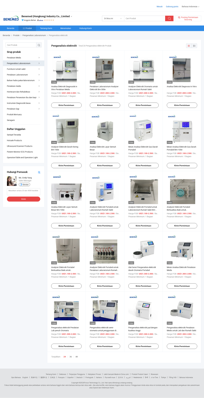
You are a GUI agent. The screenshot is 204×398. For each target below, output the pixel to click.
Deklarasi (62, 374)
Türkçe (163, 377)
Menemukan (65, 28)
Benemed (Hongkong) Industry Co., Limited (46, 16)
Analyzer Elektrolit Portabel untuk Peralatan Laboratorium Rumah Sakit (104, 270)
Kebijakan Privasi (94, 374)
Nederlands (138, 377)
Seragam (11, 120)
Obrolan (26, 184)
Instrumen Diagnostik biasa (19, 103)
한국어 (120, 377)
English (25, 377)
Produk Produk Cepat (140, 374)
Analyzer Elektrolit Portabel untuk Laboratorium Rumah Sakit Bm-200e (142, 210)
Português (89, 377)
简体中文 (34, 377)
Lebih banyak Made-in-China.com (116, 374)
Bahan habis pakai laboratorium (21, 80)
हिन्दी (146, 377)
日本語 (52, 377)
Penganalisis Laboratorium (18, 63)
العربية (128, 377)
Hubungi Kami (85, 28)
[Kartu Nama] (39, 172)
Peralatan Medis (14, 57)
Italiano (99, 377)
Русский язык (110, 377)
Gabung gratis (172, 6)
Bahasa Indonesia (186, 377)
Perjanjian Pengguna (77, 374)
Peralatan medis (14, 86)
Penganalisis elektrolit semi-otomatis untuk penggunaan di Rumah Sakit (103, 330)
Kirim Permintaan (66, 105)
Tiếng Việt (173, 377)
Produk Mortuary (14, 114)
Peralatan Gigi (13, 108)
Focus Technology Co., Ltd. (94, 383)
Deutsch (79, 377)
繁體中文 (44, 377)
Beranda (10, 28)
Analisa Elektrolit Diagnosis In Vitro (182, 86)
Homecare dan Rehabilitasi (18, 91)
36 (71, 356)
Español (70, 377)
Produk (29, 28)
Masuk (160, 6)
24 (65, 357)
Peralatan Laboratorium (17, 74)
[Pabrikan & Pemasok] (20, 5)
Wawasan (154, 374)
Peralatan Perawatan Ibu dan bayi (21, 97)
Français (61, 377)
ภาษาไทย (154, 377)
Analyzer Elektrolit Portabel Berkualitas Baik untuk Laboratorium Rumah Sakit (178, 210)
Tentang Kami (46, 28)
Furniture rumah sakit (16, 69)
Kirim (23, 199)
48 (76, 356)
